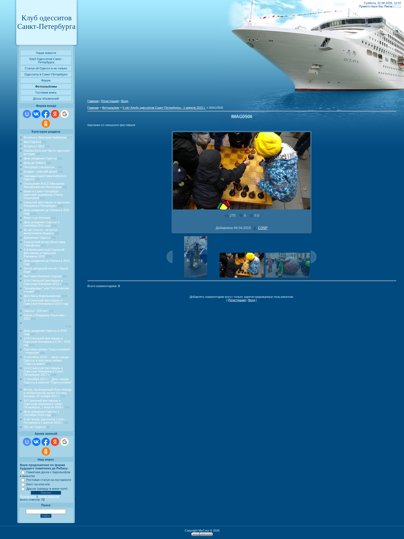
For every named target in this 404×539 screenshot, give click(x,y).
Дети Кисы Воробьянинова (42, 296)
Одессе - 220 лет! (36, 310)
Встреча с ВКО (34, 146)
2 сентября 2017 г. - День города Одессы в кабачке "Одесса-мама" (48, 380)
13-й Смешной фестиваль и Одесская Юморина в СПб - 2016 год (47, 342)
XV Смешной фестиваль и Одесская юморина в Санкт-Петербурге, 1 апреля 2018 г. (44, 404)
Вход (124, 101)
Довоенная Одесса (37, 237)
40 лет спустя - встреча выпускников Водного (40, 231)
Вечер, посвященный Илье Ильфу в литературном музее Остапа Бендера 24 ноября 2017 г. (48, 393)
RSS (398, 6)
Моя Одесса (32, 141)
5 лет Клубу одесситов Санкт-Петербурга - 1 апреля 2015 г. (44, 324)
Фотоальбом (110, 107)
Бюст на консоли (38, 484)
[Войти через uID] (27, 114)
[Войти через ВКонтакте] (36, 114)
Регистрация (110, 101)
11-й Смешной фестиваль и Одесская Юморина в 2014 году (46, 302)
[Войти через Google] (64, 114)
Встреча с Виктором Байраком (45, 137)
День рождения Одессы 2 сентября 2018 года (41, 413)
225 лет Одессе (35, 427)
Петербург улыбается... (40, 167)
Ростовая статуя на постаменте (48, 479)
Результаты (28, 496)
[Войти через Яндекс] (55, 114)
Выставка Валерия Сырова (43, 276)
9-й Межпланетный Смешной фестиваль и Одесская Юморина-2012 (44, 253)
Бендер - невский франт (40, 171)
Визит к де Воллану (37, 217)
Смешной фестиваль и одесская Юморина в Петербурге (47, 204)
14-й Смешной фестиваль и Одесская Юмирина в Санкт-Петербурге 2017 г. (44, 371)
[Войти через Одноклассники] (46, 123)
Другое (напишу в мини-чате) (47, 488)
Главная (93, 101)
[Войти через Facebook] (45, 114)
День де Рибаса (35, 162)
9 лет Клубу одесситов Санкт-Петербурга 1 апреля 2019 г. (44, 421)
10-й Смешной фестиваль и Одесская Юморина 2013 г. (43, 282)
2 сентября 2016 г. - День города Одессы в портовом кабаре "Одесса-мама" (46, 360)
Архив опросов (48, 496)
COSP (262, 228)
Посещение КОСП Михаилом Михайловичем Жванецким (44, 185)
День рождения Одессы (40, 158)
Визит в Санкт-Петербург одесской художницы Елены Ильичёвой (43, 195)
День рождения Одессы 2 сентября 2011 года (41, 223)
